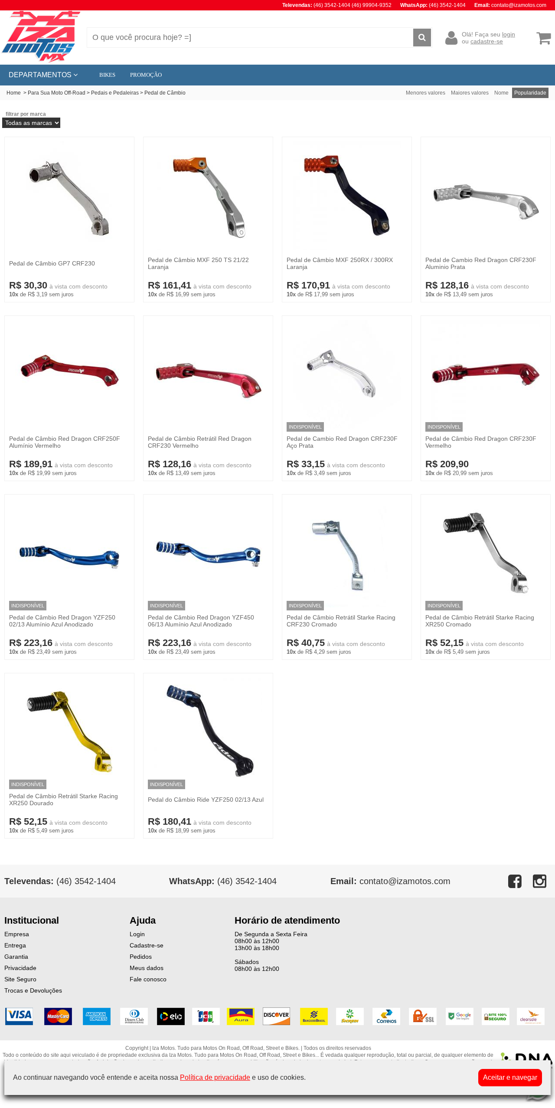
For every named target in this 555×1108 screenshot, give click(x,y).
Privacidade (20, 967)
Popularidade (530, 93)
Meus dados (146, 967)
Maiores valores (470, 93)
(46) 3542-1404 (223, 881)
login (508, 34)
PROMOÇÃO (146, 75)
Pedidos (141, 956)
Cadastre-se (146, 945)
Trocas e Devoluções (33, 990)
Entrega (15, 945)
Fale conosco (148, 979)
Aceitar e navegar (510, 1077)
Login (137, 934)
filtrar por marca (26, 114)
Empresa (16, 934)
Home (14, 93)
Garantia (16, 956)
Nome (501, 93)
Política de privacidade (215, 1077)
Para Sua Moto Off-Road (56, 93)
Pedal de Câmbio (165, 93)
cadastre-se (486, 41)
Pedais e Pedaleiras (115, 93)
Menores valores (425, 93)
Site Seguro (20, 979)
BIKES (107, 75)
